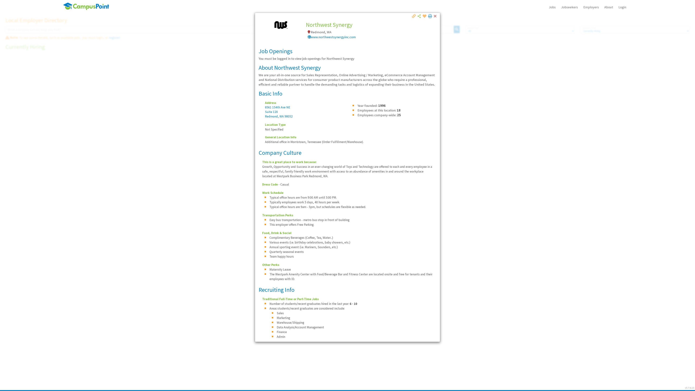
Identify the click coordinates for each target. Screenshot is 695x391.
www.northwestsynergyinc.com (333, 37)
